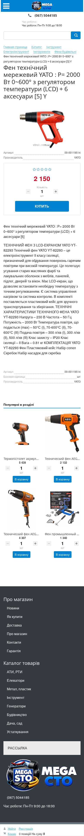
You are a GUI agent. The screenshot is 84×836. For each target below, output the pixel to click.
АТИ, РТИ (14, 671)
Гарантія (14, 650)
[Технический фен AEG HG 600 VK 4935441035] (21, 508)
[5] (49, 168)
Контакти (14, 642)
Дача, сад (14, 723)
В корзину (21, 479)
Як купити (14, 616)
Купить (42, 206)
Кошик (12, 834)
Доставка (14, 625)
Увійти (12, 829)
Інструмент (15, 697)
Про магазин (17, 633)
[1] (34, 168)
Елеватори (15, 680)
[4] (46, 168)
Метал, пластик (19, 688)
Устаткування (17, 731)
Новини (13, 608)
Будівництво (17, 714)
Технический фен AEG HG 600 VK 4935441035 (37, 534)
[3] (42, 168)
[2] (38, 168)
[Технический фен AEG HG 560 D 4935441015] (62, 433)
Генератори (16, 706)
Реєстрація (26, 829)
